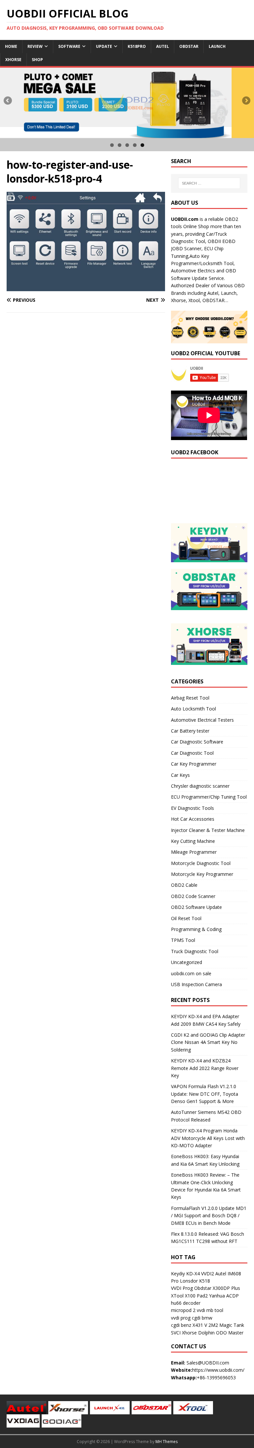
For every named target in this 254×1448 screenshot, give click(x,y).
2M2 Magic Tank (226, 1325)
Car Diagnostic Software (197, 742)
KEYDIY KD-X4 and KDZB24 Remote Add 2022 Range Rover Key (204, 1068)
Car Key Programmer (193, 764)
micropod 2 (183, 1310)
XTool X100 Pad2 (189, 1296)
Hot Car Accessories (192, 819)
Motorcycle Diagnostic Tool (201, 863)
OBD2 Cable (184, 885)
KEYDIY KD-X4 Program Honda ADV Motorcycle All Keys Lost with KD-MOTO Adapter (208, 1138)
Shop (37, 59)
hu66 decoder (185, 1303)
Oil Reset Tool (186, 918)
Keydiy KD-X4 (185, 1273)
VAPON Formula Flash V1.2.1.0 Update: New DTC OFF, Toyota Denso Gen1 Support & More (204, 1093)
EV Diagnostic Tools (192, 808)
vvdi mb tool (210, 1310)
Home (11, 46)
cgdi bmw (202, 1318)
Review (35, 46)
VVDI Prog (182, 1288)
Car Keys (180, 775)
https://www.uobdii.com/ (218, 1370)
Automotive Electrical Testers (202, 720)
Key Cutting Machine (193, 841)
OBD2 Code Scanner (193, 896)
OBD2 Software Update (196, 907)
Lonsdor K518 (195, 1281)
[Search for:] (209, 183)
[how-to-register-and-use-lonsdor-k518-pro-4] (86, 287)
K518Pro (137, 46)
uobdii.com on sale (191, 973)
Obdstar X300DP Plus (217, 1288)
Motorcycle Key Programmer (202, 874)
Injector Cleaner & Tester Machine (208, 830)
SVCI (176, 1332)
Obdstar (188, 46)
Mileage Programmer (194, 852)
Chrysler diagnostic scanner (200, 786)
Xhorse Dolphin (198, 1332)
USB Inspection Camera (196, 984)
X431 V (199, 1325)
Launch (217, 46)
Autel (162, 46)
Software (69, 46)
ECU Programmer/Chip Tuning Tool (209, 797)
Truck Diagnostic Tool (194, 951)
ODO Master (229, 1332)
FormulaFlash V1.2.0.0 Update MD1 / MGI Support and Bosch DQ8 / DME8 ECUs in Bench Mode (208, 1215)
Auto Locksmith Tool (193, 709)
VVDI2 (207, 1273)
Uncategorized (186, 962)
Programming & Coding (196, 929)
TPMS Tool (183, 940)
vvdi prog (180, 1318)
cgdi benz (181, 1325)
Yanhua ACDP (224, 1296)
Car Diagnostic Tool (192, 753)
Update (104, 46)
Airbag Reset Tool (190, 698)
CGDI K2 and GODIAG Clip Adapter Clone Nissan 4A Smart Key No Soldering (208, 1042)
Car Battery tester (190, 731)
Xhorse (13, 59)
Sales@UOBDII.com (208, 1363)
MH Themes (166, 1441)
